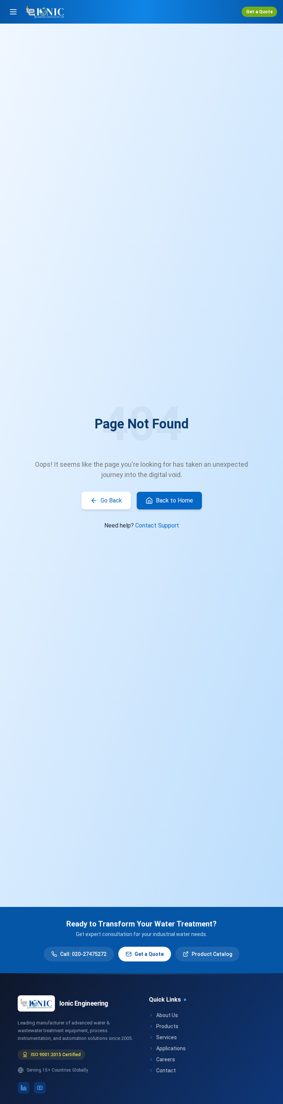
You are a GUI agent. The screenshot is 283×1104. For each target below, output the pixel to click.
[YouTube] (40, 1088)
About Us (167, 1015)
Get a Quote (259, 11)
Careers (165, 1059)
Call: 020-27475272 (83, 954)
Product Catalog (212, 954)
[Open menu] (13, 11)
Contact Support (157, 525)
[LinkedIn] (23, 1088)
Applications (171, 1048)
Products (167, 1026)
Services (166, 1037)
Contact (166, 1070)
